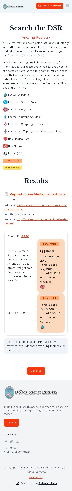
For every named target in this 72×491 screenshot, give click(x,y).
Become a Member (52, 6)
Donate (11, 422)
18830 (25, 236)
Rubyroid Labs (48, 483)
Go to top (36, 370)
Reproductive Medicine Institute (38, 194)
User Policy (36, 477)
